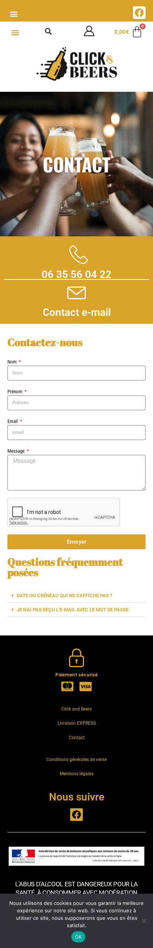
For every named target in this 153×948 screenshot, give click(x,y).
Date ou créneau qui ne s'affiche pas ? (64, 595)
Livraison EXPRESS (77, 723)
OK (78, 937)
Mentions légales (77, 773)
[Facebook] (139, 12)
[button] (13, 13)
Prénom (15, 391)
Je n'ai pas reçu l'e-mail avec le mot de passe (72, 609)
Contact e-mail (77, 312)
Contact (77, 737)
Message (16, 451)
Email (13, 421)
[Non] (143, 921)
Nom (12, 362)
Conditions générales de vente (76, 759)
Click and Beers (76, 709)
